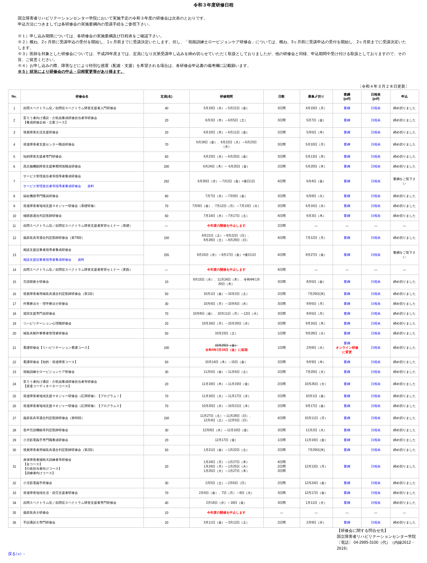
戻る (15, 554)
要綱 (347, 108)
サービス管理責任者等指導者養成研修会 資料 (58, 186)
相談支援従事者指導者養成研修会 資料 (53, 259)
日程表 (376, 108)
